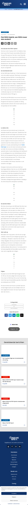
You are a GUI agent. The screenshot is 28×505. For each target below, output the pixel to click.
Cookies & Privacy (16, 503)
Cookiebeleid (10, 503)
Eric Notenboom (11, 34)
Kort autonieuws (14, 308)
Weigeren (14, 497)
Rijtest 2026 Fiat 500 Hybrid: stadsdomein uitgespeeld (13, 402)
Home (6, 9)
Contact (14, 479)
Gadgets (14, 466)
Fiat (14, 306)
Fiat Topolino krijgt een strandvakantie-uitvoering (13, 359)
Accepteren (14, 493)
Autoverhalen (14, 462)
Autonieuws (10, 9)
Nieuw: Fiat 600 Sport (8, 423)
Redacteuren (14, 474)
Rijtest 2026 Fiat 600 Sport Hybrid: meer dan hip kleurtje (13, 380)
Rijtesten (14, 459)
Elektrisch (14, 457)
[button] (21, 4)
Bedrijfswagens (14, 464)
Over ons (14, 476)
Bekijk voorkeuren (14, 500)
